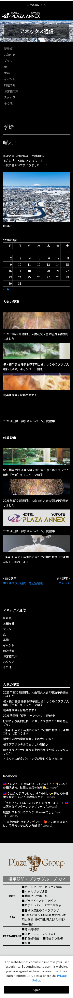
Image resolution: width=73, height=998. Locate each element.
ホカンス (64, 583)
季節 (7, 73)
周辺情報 (9, 85)
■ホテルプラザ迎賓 (34, 891)
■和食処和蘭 (30, 938)
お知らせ (9, 55)
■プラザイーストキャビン (39, 901)
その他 (8, 103)
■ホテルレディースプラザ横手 (41, 905)
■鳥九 (26, 943)
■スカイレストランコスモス (40, 934)
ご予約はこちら (36, 5)
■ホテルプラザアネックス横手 (42, 887)
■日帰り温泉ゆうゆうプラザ (40, 910)
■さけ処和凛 (30, 929)
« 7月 (6, 289)
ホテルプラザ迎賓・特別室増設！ (24, 583)
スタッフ (9, 97)
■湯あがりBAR (53, 938)
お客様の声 (11, 91)
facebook (10, 775)
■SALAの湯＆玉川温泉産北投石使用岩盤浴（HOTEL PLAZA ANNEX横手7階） (44, 919)
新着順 (8, 48)
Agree (36, 989)
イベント (9, 79)
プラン (8, 61)
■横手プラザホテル (34, 896)
